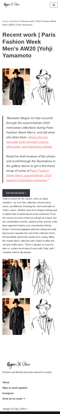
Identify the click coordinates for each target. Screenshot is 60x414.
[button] (30, 277)
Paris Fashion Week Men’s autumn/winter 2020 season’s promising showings (28, 175)
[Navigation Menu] (54, 5)
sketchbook (15, 21)
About (5, 382)
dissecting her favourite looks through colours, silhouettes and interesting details (29, 142)
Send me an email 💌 (14, 398)
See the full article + (16, 193)
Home (5, 21)
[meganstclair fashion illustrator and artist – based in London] (12, 5)
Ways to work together (15, 387)
